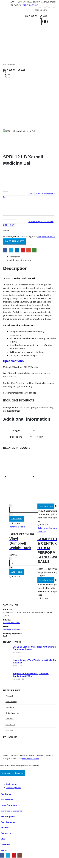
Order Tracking (12, 713)
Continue (19, 773)
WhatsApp (34, 250)
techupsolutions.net (30, 759)
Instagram (28, 744)
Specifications (13, 361)
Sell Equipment (8, 816)
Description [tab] (14, 256)
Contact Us (10, 724)
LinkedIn (17, 250)
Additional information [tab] (20, 260)
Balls (39, 236)
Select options (46, 506)
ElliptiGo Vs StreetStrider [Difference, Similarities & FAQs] (31, 674)
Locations (10, 707)
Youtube (21, 744)
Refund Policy (11, 701)
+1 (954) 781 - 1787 (11, 622)
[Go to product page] (21, 478)
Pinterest (23, 250)
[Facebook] (40, 5)
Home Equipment (9, 805)
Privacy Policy (11, 696)
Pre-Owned (6, 794)
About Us (10, 718)
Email (28, 250)
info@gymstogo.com (12, 629)
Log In (4, 850)
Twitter (11, 250)
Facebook (5, 250)
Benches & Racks (17, 526)
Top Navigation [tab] (13, 787)
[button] (7, 26)
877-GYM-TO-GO (30, 5)
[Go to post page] (7, 652)
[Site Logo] (17, 26)
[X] (45, 5)
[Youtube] (49, 5)
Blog (3, 838)
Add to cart (16, 518)
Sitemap (9, 730)
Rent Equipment (8, 822)
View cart (6, 773)
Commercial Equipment (12, 810)
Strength (41, 531)
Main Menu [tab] (11, 784)
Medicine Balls (48, 236)
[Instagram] (54, 5)
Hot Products (7, 799)
